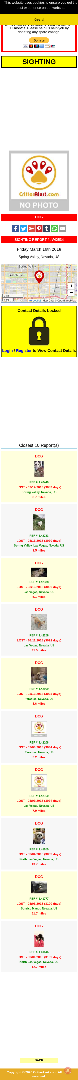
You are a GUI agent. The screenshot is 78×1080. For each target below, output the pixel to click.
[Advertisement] (39, 108)
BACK (39, 1060)
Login (7, 350)
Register (24, 350)
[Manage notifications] (67, 1070)
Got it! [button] (39, 19)
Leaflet (36, 300)
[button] (39, 276)
